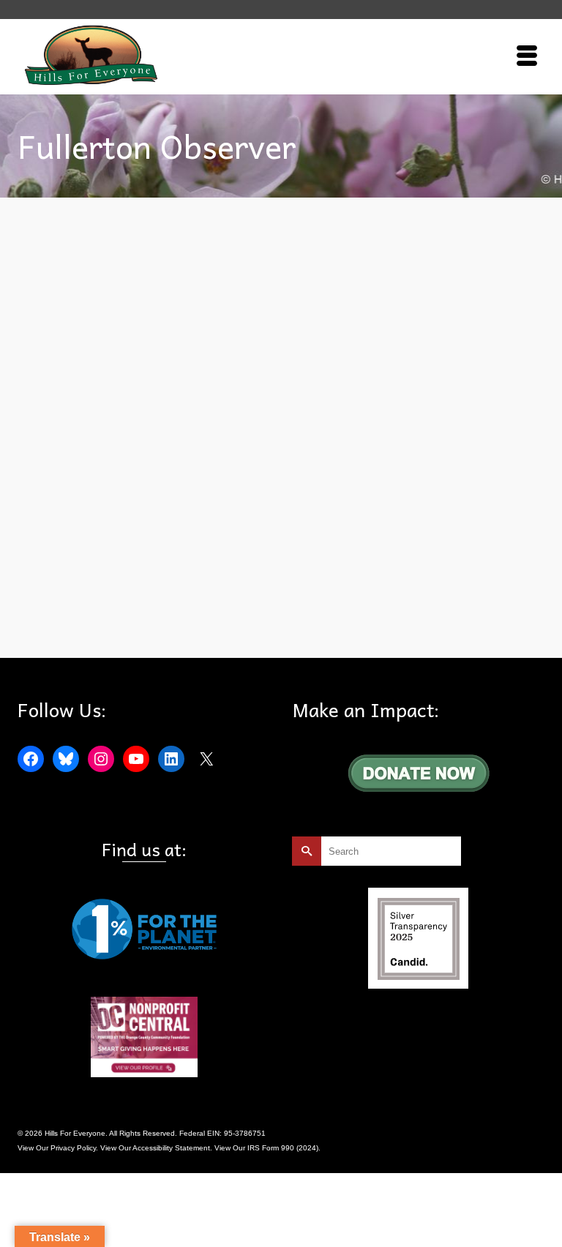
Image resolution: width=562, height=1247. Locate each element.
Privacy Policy (73, 1148)
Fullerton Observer (180, 624)
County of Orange (115, 624)
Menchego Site (241, 624)
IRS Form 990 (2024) (282, 1148)
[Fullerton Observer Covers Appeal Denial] (281, 365)
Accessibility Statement (171, 1148)
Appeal (68, 624)
